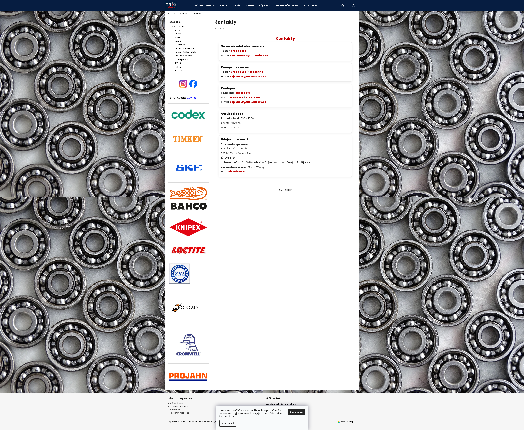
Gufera (178, 37)
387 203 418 (243, 92)
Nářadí (178, 63)
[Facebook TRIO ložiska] (193, 84)
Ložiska (178, 30)
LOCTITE (178, 70)
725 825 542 (255, 72)
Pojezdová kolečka (183, 55)
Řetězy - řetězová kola (185, 52)
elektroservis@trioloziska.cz (249, 55)
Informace (175, 409)
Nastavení (228, 423)
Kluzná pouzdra (182, 59)
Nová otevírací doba (179, 413)
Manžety (179, 41)
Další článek (285, 190)
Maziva (178, 33)
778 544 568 (238, 51)
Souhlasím (296, 412)
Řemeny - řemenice (184, 48)
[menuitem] (204, 5)
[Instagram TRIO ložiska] (183, 84)
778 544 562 (238, 72)
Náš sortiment (178, 26)
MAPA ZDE (191, 98)
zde (232, 416)
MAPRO (178, 66)
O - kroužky (180, 44)
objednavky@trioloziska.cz (248, 76)
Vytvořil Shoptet (348, 422)
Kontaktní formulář (179, 406)
